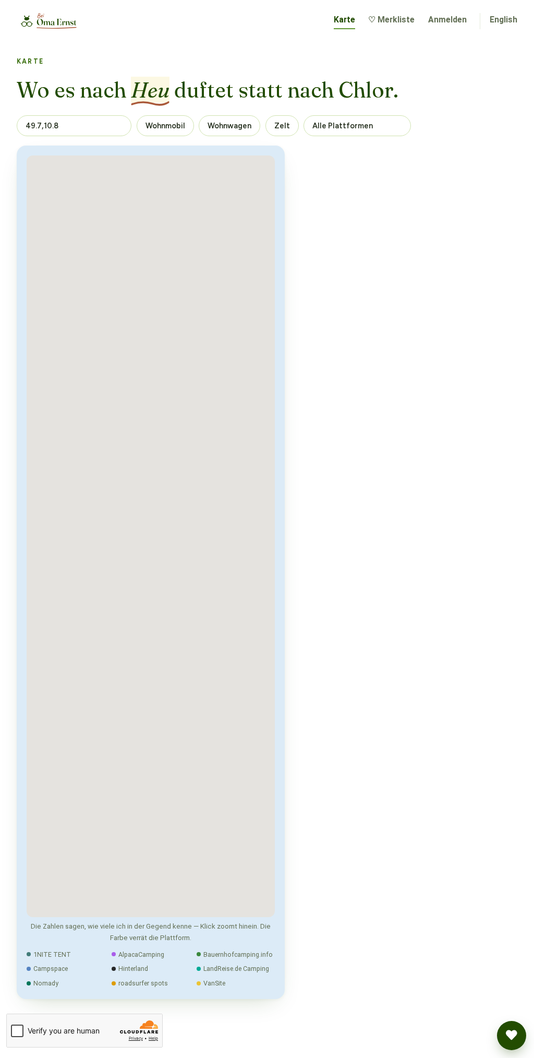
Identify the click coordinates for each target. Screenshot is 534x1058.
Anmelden (447, 20)
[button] (511, 1035)
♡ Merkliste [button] (391, 20)
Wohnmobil (165, 125)
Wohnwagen (229, 125)
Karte (344, 20)
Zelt (282, 125)
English (503, 20)
